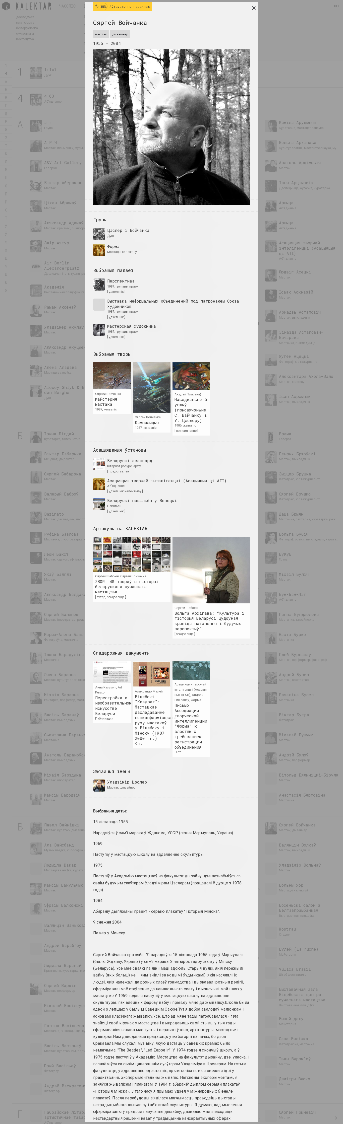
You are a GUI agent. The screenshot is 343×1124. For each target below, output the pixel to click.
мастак (101, 34)
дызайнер (120, 34)
